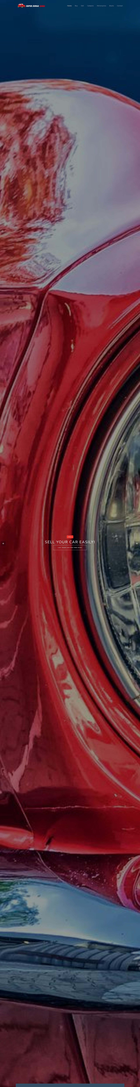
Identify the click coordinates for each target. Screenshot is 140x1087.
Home (69, 6)
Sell (82, 6)
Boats (111, 6)
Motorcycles (101, 6)
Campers (90, 6)
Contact (120, 6)
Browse (70, 547)
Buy (76, 6)
